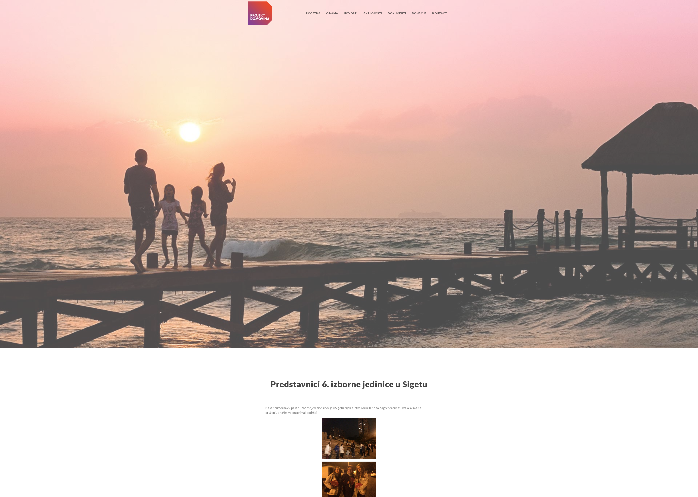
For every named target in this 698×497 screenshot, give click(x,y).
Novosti (351, 13)
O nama (332, 13)
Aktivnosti (372, 13)
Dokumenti (397, 13)
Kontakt (439, 13)
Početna (313, 13)
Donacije (419, 13)
